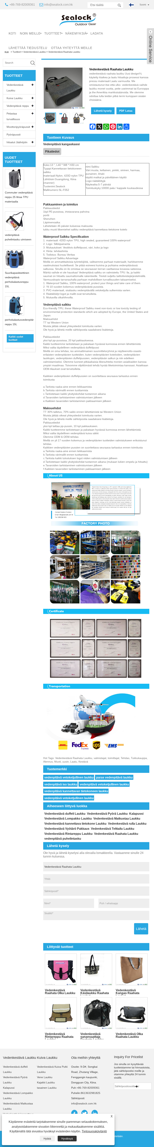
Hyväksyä (67, 1138)
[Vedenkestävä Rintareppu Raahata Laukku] (61, 1013)
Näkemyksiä (76, 33)
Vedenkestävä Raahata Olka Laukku (60, 992)
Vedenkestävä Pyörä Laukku (107, 813)
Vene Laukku (44, 1077)
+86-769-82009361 (22, 4)
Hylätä (47, 1138)
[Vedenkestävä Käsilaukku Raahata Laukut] (96, 969)
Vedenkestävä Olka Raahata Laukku (129, 1035)
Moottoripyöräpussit (18, 126)
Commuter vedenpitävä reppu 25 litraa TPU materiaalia (19, 197)
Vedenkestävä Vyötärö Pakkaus (66, 828)
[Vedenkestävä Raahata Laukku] (50, 118)
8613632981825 (90, 1092)
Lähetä (141, 929)
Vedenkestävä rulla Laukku (127, 823)
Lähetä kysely (103, 110)
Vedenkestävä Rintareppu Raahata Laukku (59, 1035)
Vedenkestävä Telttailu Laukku (112, 828)
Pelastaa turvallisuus (13, 116)
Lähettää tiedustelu (28, 48)
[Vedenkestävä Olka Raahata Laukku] (131, 1013)
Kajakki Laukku (46, 1082)
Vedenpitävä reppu (18, 105)
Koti (12, 33)
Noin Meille (30, 33)
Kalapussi (136, 813)
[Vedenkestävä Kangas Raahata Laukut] (131, 969)
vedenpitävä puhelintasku (62, 838)
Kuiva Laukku (15, 98)
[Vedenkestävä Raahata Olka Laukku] (61, 969)
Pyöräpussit (13, 134)
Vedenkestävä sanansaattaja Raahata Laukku (92, 1035)
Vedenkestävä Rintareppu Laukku (68, 833)
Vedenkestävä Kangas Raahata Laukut (127, 992)
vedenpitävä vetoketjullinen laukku (69, 777)
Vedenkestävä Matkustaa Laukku (116, 818)
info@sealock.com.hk (58, 4)
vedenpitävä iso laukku (60, 784)
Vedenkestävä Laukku (15, 87)
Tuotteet (53, 33)
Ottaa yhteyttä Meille (71, 48)
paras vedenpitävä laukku (114, 777)
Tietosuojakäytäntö (94, 1131)
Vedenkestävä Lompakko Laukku (68, 818)
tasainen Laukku (47, 1087)
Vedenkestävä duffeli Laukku (64, 813)
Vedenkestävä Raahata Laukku (116, 833)
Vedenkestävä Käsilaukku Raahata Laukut (94, 992)
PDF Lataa (125, 110)
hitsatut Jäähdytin (17, 142)
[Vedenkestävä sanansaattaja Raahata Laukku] (96, 1013)
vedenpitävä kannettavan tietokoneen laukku (76, 791)
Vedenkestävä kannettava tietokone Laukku (75, 823)
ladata (97, 33)
